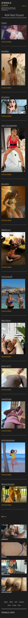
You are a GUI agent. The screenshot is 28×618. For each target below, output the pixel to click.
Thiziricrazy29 (6, 277)
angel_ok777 (6, 366)
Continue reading (6, 41)
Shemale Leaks (8, 612)
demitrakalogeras (8, 440)
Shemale (6, 4)
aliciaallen (5, 51)
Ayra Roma (5, 97)
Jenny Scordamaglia (9, 125)
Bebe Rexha (6, 320)
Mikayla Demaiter (8, 484)
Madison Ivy (5, 230)
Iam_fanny (5, 184)
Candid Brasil (6, 399)
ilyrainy (4, 23)
